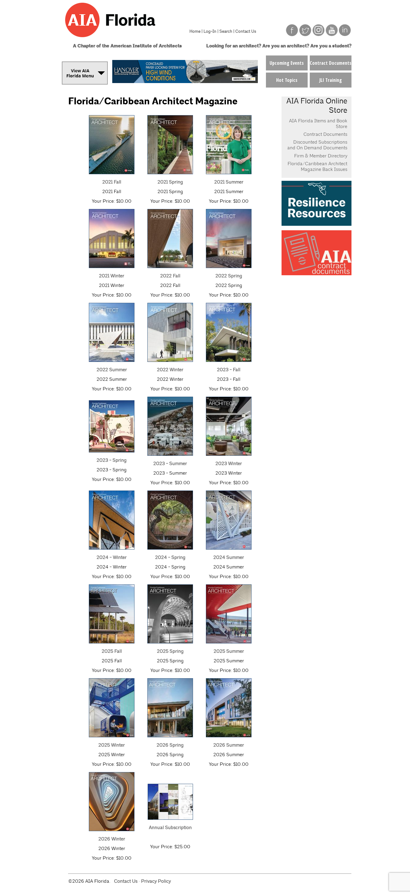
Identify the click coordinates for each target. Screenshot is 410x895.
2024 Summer (228, 557)
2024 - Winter (112, 557)
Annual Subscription (170, 828)
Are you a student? (330, 46)
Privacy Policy (156, 881)
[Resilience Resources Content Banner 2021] (316, 224)
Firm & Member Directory (320, 156)
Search (225, 31)
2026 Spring (170, 745)
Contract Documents (330, 63)
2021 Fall (111, 182)
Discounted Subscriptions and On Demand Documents (317, 145)
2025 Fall (112, 651)
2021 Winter (111, 276)
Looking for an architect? (233, 46)
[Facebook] (292, 34)
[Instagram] (318, 34)
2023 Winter (229, 464)
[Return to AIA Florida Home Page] (122, 39)
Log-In (209, 31)
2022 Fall (170, 276)
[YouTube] (331, 34)
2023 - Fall (228, 370)
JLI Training (330, 80)
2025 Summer (229, 651)
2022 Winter (170, 370)
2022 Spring (229, 276)
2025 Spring (170, 651)
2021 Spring (170, 182)
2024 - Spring (170, 557)
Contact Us (245, 31)
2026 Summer (228, 745)
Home (194, 31)
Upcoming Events (287, 63)
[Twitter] (305, 34)
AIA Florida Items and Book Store (318, 124)
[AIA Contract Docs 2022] (316, 273)
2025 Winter (111, 745)
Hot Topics (286, 80)
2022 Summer (112, 370)
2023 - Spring (112, 460)
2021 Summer (228, 182)
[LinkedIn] (344, 34)
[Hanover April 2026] (185, 81)
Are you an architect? (285, 46)
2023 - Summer (170, 464)
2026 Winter (111, 839)
